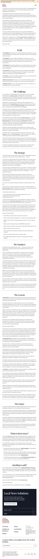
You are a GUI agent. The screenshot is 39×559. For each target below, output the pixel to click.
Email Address (7, 545)
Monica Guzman (5, 120)
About (16, 526)
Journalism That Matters (19, 105)
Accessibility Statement (29, 527)
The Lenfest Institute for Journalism (25, 37)
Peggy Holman (15, 104)
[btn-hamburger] (36, 5)
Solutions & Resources (5, 530)
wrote (15, 100)
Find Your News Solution (10, 503)
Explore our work (7, 510)
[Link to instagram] (32, 554)
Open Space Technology (15, 201)
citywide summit (13, 95)
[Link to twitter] (26, 554)
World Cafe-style (5, 188)
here (34, 440)
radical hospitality (25, 448)
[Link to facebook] (35, 554)
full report (9, 436)
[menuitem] (26, 554)
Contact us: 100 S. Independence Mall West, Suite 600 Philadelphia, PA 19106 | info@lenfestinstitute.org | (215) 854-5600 (31, 532)
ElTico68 (28, 484)
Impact (4, 533)
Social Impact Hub (25, 117)
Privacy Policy (28, 526)
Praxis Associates (16, 134)
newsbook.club (24, 480)
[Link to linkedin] (29, 554)
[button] (38, 1)
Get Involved (17, 529)
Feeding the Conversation (28, 457)
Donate (5, 513)
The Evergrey (24, 120)
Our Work (5, 526)
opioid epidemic (24, 455)
